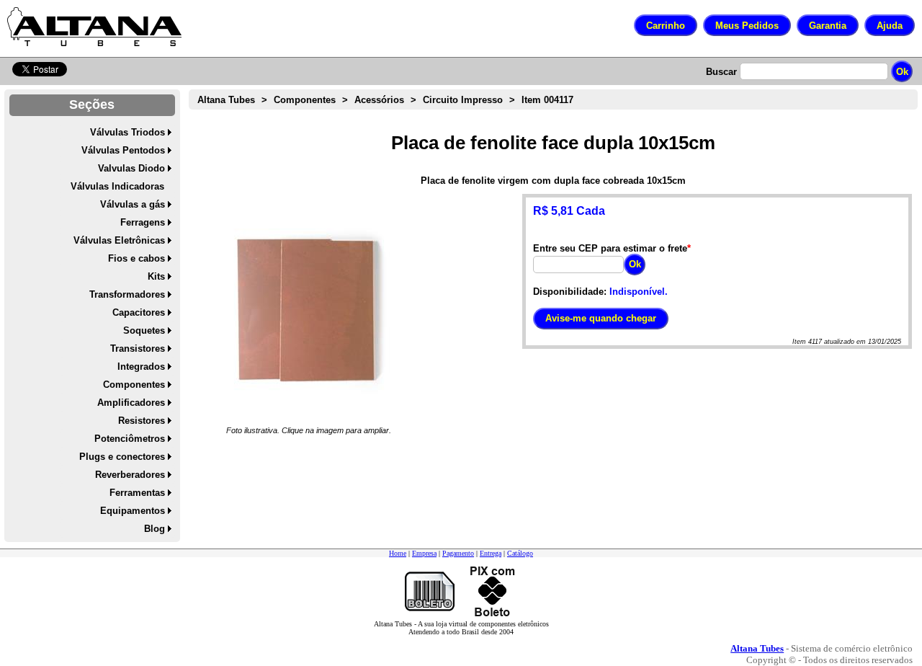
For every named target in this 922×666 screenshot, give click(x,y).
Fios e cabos (136, 258)
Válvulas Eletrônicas (119, 240)
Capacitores (138, 312)
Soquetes (144, 330)
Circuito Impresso (463, 99)
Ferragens (142, 222)
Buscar (721, 71)
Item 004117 (547, 99)
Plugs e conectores (122, 456)
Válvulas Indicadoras (117, 186)
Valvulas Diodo (131, 168)
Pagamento (458, 553)
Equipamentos (132, 510)
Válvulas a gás (132, 204)
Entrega (490, 553)
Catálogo (520, 553)
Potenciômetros (129, 438)
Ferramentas (137, 492)
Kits (156, 276)
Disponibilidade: (570, 291)
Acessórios (379, 99)
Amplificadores (131, 402)
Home (397, 553)
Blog (154, 528)
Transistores (137, 348)
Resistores (141, 420)
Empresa (424, 553)
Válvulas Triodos (127, 132)
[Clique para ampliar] (309, 309)
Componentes (134, 384)
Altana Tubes (226, 99)
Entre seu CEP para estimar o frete (610, 248)
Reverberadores (130, 474)
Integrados (141, 366)
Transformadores (127, 294)
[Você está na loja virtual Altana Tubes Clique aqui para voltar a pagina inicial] (94, 26)
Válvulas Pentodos (123, 150)
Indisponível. (638, 291)
